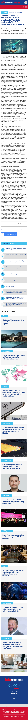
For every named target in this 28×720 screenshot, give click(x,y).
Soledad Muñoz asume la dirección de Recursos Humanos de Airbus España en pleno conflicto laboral (16, 262)
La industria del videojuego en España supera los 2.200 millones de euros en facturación (16, 292)
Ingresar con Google (10, 234)
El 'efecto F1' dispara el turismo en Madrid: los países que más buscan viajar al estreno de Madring (15, 268)
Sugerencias (14, 691)
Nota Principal (6, 351)
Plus (4, 316)
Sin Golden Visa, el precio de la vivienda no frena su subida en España (16, 249)
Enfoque (4, 12)
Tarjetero (14, 693)
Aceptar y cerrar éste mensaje (14, 716)
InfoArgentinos (7, 460)
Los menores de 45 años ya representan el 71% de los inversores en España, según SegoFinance (16, 304)
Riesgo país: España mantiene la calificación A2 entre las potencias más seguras (16, 255)
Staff (14, 698)
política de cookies (19, 712)
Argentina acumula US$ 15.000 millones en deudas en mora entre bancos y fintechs (15, 298)
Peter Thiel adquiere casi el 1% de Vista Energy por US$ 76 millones (15, 286)
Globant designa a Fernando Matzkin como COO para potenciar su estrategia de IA (16, 273)
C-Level (5, 386)
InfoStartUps (6, 495)
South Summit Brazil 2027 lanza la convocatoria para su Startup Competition (16, 279)
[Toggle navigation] (26, 7)
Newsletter (14, 696)
